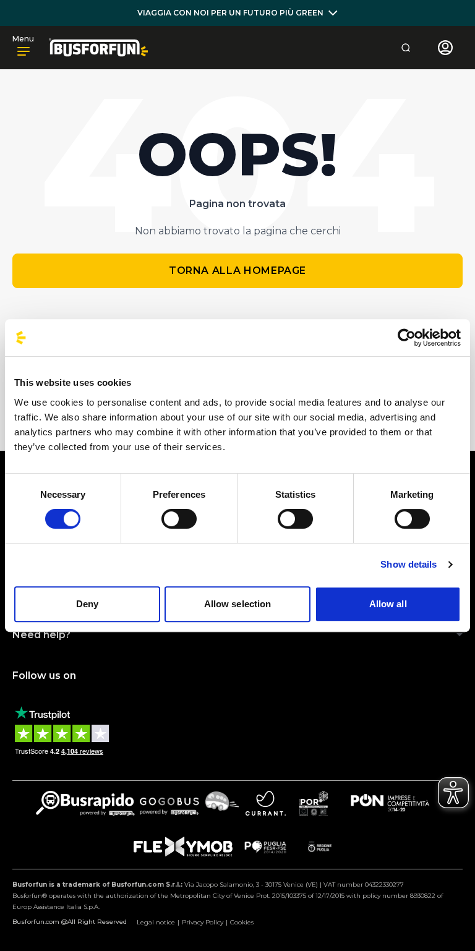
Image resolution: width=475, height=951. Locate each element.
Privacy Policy (202, 922)
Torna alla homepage (237, 270)
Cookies (242, 922)
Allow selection (238, 604)
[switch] (179, 519)
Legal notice (156, 922)
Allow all (388, 604)
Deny (87, 604)
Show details (408, 564)
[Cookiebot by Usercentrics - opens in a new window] (407, 337)
